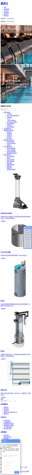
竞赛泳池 (6, 435)
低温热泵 (9, 133)
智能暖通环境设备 (9, 130)
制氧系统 (9, 166)
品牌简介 (6, 407)
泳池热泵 (9, 135)
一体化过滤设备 (11, 120)
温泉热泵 (9, 136)
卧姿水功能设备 (11, 148)
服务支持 (6, 14)
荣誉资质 (6, 409)
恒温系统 (9, 167)
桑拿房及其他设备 (12, 153)
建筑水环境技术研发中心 (10, 412)
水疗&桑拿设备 (8, 146)
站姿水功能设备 (11, 151)
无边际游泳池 (10, 141)
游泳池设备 (7, 112)
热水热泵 (9, 138)
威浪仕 (4, 3)
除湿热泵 (9, 132)
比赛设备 (9, 125)
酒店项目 (6, 438)
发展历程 (6, 410)
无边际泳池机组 (11, 143)
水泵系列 (9, 114)
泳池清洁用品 (10, 127)
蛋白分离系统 (10, 156)
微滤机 (9, 158)
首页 (5, 7)
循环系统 (9, 163)
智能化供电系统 (11, 169)
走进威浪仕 (7, 9)
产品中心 (6, 10)
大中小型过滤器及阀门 (13, 115)
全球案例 (6, 12)
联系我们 (6, 15)
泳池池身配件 (10, 123)
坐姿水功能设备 (11, 149)
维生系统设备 (7, 154)
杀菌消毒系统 (10, 164)
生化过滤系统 (10, 159)
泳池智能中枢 (7, 128)
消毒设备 (9, 117)
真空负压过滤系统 (12, 122)
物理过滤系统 (10, 161)
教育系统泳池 (7, 436)
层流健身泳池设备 (9, 140)
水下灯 (9, 118)
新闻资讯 (6, 414)
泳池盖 (9, 145)
